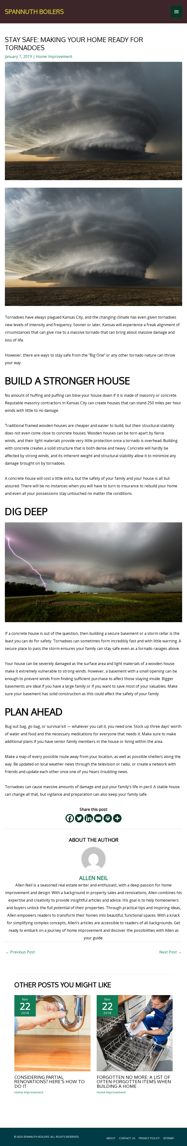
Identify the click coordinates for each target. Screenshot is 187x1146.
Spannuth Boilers (34, 11)
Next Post (170, 952)
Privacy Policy (149, 1138)
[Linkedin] (88, 818)
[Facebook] (69, 818)
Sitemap (168, 1138)
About (110, 1138)
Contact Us (127, 1138)
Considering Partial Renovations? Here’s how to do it (49, 1081)
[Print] (107, 818)
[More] (117, 818)
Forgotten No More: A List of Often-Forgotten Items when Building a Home (134, 1081)
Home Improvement (54, 56)
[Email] (98, 818)
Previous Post (20, 952)
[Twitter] (79, 818)
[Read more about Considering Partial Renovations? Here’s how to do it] (52, 1032)
